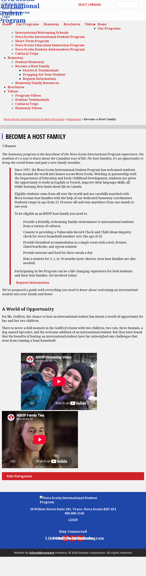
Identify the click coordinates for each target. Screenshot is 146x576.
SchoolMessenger (41, 552)
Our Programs (109, 28)
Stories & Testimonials (41, 70)
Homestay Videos (28, 108)
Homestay (15, 58)
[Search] (142, 4)
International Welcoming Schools (41, 32)
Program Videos (28, 95)
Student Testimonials (32, 100)
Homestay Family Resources (37, 83)
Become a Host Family (32, 66)
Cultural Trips (26, 53)
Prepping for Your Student (44, 74)
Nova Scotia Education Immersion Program (49, 45)
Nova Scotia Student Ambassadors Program (50, 49)
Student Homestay (29, 62)
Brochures (16, 87)
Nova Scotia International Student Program (50, 37)
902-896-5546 (74, 513)
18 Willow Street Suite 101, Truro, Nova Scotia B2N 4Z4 (73, 509)
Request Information (39, 79)
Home (102, 24)
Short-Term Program (32, 41)
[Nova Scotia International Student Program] (73, 500)
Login (73, 519)
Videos (13, 91)
